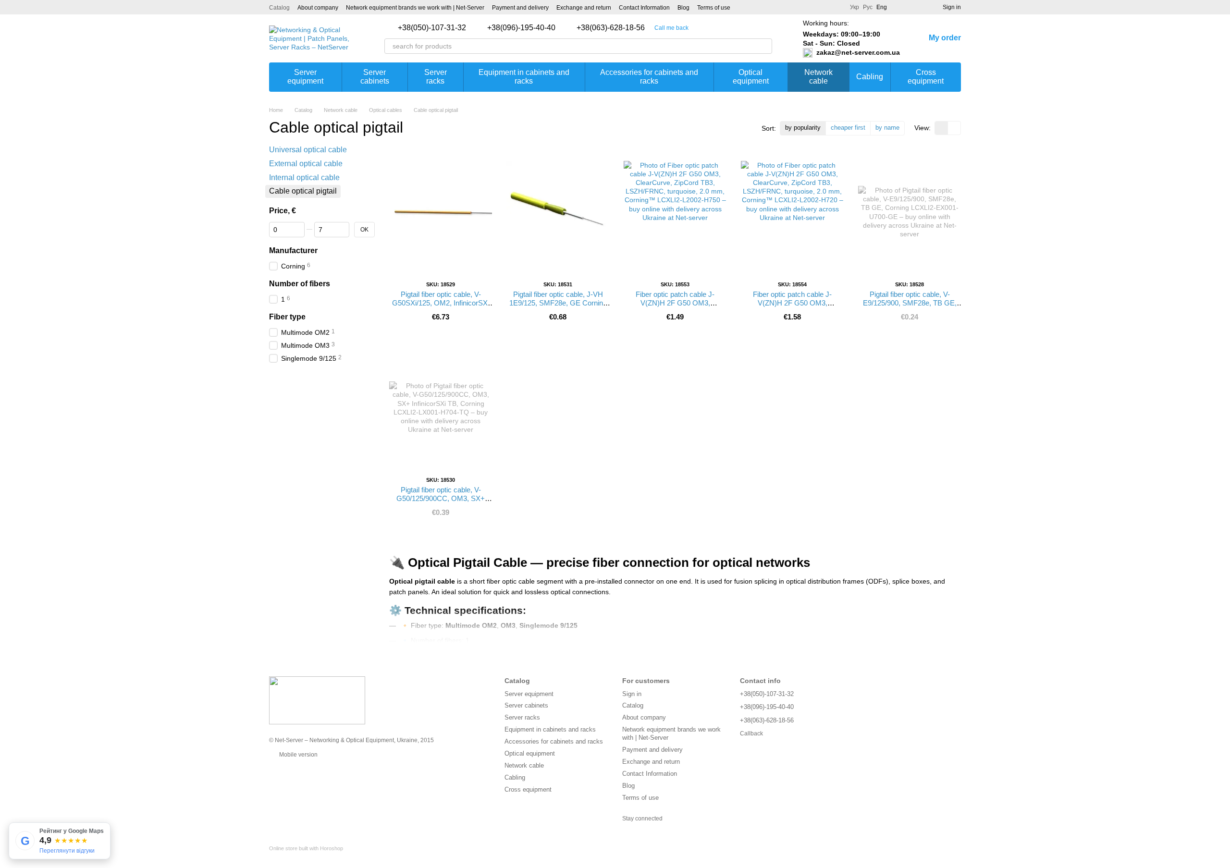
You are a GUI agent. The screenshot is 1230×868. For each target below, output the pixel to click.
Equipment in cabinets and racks (524, 76)
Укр (854, 7)
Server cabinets (374, 76)
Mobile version (298, 754)
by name (887, 127)
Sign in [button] (631, 693)
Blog (683, 7)
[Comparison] (900, 7)
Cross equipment (926, 76)
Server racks (435, 76)
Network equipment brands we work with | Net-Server (415, 7)
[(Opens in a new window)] (744, 7)
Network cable (818, 76)
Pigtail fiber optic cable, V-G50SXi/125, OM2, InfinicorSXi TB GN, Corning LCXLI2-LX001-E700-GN (440, 307)
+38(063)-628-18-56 (611, 28)
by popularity (803, 127)
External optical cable (306, 163)
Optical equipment (751, 76)
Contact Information (644, 7)
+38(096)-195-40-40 (521, 28)
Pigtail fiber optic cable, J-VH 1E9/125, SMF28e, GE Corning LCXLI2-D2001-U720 (558, 303)
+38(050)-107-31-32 (432, 28)
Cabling (869, 77)
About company (317, 7)
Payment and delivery (520, 7)
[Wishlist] (918, 7)
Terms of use (713, 7)
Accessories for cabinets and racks (649, 76)
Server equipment (305, 76)
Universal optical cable (308, 150)
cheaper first (848, 127)
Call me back (671, 27)
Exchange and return (583, 7)
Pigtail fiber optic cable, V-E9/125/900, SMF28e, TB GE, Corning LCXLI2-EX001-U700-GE (909, 307)
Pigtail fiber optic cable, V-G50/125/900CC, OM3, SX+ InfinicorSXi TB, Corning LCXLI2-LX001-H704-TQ (440, 503)
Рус (868, 7)
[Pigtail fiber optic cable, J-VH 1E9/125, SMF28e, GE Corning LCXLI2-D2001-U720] (557, 212)
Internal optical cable (304, 177)
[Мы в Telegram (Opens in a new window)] (755, 7)
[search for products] (764, 46)
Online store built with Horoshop (306, 848)
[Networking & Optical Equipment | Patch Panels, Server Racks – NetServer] (317, 700)
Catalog (279, 7)
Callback (751, 733)
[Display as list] (954, 128)
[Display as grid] (941, 128)
